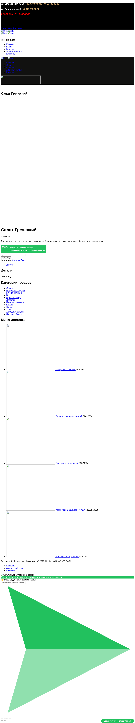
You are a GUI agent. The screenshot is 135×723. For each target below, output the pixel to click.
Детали (9, 265)
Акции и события (14, 568)
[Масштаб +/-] (10, 718)
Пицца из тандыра (15, 302)
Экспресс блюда (14, 314)
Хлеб (8, 309)
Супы (9, 307)
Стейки (9, 305)
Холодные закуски (15, 312)
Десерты (10, 300)
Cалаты (16, 260)
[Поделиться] (5, 718)
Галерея (10, 49)
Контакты (10, 54)
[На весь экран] (7, 718)
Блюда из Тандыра (15, 290)
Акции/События (14, 51)
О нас (9, 47)
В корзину (6, 258)
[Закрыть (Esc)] (2, 718)
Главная (10, 44)
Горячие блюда (13, 297)
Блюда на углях (14, 293)
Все (23, 260)
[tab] (70, 265)
